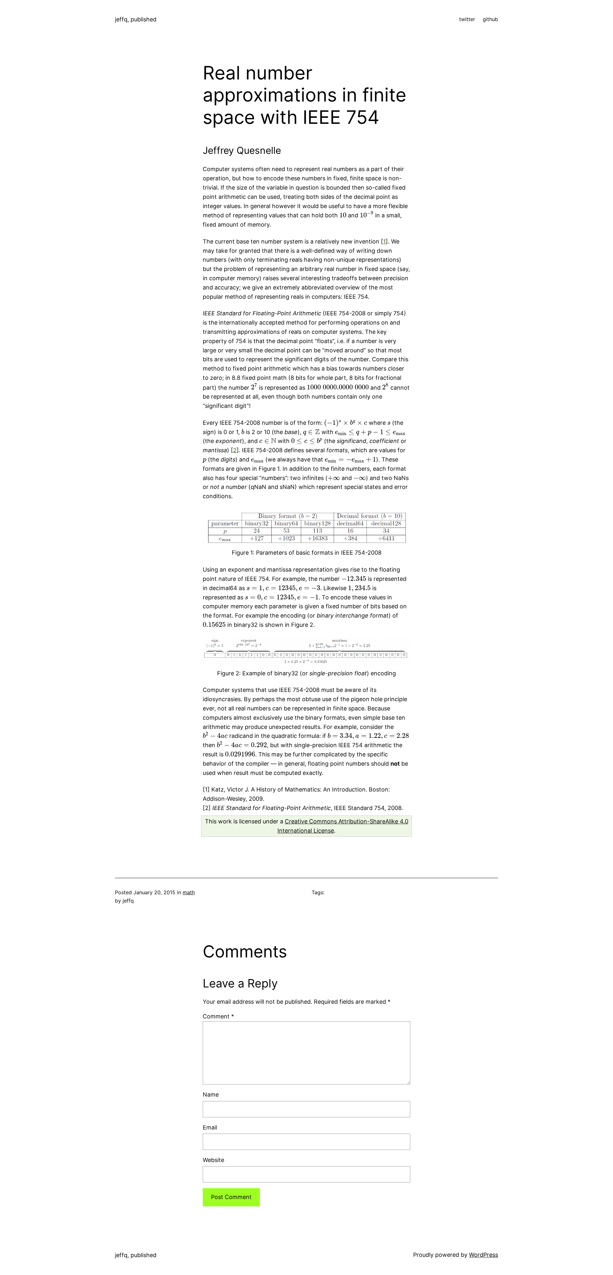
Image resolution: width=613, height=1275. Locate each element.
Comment (218, 1016)
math (189, 892)
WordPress (483, 1254)
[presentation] (342, 215)
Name (211, 1094)
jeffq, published (135, 19)
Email (210, 1127)
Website (213, 1160)
